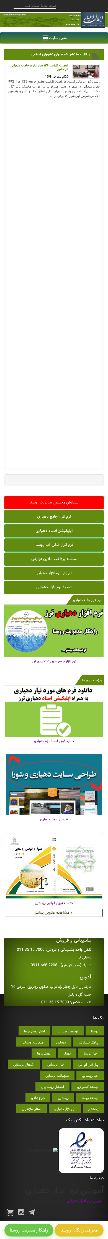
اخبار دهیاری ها (34, 1031)
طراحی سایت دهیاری (54, 819)
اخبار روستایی (56, 1064)
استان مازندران (31, 1109)
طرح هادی (38, 1098)
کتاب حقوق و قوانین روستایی (54, 903)
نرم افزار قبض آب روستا (54, 545)
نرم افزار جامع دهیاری (54, 516)
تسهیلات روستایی (57, 1075)
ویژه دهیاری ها (92, 680)
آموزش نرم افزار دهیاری (54, 573)
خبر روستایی (90, 1075)
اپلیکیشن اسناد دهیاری (54, 531)
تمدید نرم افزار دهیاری (54, 587)
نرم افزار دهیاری (64, 1109)
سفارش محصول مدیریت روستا (54, 502)
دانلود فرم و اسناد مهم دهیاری (54, 741)
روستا (94, 1031)
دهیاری (61, 1042)
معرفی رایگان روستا (79, 1230)
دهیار (67, 1053)
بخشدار (93, 1109)
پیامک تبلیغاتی (88, 1042)
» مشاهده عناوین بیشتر (54, 912)
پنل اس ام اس (88, 1064)
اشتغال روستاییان (52, 1086)
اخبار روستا (91, 1053)
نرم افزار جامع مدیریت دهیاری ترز (54, 661)
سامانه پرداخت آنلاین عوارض (54, 559)
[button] (58, 37)
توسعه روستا (90, 1098)
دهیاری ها (44, 1053)
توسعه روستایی (68, 1031)
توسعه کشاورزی (87, 1086)
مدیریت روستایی (32, 1042)
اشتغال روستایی (23, 1064)
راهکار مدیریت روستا (29, 1230)
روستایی (63, 1098)
